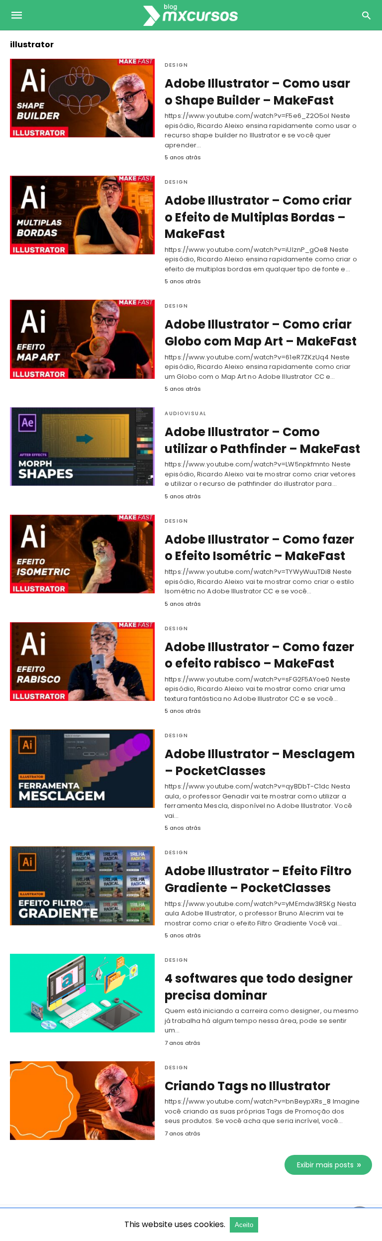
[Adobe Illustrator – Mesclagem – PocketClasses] (82, 768)
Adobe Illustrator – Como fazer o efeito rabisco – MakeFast (259, 655)
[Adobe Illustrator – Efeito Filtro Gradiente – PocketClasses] (82, 885)
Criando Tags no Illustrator (247, 1086)
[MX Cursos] (190, 15)
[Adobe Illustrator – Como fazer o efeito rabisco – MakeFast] (82, 661)
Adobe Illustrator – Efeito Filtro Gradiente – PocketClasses (258, 879)
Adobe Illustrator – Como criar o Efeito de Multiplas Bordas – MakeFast (258, 217)
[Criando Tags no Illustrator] (82, 1100)
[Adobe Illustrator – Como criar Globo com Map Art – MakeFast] (82, 339)
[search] (366, 15)
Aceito (244, 1225)
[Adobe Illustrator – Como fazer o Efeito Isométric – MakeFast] (82, 554)
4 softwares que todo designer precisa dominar (259, 987)
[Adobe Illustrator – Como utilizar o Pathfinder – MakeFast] (82, 446)
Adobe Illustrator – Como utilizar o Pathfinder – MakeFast (262, 440)
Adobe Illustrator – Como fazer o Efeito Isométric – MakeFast (259, 547)
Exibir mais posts (325, 1165)
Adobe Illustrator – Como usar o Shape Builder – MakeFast (257, 92)
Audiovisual (186, 413)
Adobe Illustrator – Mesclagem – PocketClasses (260, 762)
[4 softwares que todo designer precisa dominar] (82, 993)
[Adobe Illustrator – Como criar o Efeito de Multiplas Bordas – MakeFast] (82, 215)
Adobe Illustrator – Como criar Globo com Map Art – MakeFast (261, 332)
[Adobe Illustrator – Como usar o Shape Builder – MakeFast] (82, 98)
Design (176, 65)
